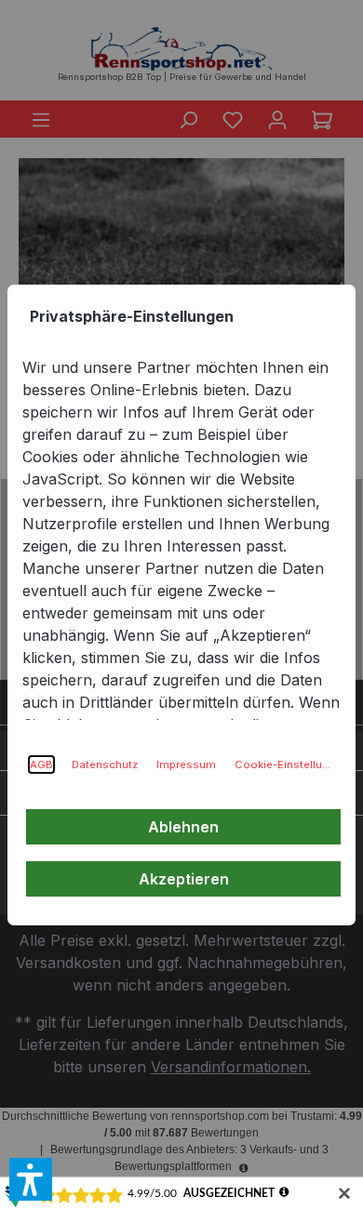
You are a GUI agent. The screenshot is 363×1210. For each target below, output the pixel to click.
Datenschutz (105, 764)
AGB (41, 764)
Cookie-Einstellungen (284, 764)
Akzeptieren (184, 879)
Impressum (186, 764)
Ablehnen (183, 827)
